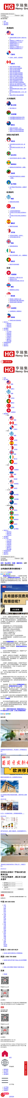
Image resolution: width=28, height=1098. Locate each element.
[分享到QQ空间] (3, 574)
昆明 (5, 927)
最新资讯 (19, 563)
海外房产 (6, 344)
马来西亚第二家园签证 (16, 311)
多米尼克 (13, 155)
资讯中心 (6, 322)
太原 (5, 938)
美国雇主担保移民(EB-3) (16, 48)
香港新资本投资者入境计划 (17, 280)
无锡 (5, 930)
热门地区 (6, 23)
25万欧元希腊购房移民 (20, 710)
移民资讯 (9, 323)
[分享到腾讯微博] (6, 574)
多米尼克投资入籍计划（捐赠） (18, 158)
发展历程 (9, 333)
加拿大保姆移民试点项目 (16, 80)
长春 (5, 924)
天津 (5, 914)
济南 (5, 941)
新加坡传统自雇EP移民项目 (17, 300)
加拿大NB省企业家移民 (16, 68)
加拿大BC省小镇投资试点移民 (18, 84)
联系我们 (9, 337)
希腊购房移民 (6, 575)
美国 (12, 34)
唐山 (5, 917)
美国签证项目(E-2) (14, 43)
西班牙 (13, 261)
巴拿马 (13, 54)
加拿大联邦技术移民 (15, 66)
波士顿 (21, 960)
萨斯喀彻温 (19, 953)
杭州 (5, 933)
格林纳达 (13, 164)
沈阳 (5, 916)
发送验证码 (20, 889)
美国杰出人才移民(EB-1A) (16, 40)
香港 (5, 922)
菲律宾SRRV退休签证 (15, 320)
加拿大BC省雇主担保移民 (16, 77)
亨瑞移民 (7, 698)
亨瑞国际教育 (7, 342)
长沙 (5, 913)
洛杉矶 (5, 960)
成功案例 (6, 328)
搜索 (22, 15)
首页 (5, 21)
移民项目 (6, 24)
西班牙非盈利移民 (14, 264)
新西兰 (13, 125)
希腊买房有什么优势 (7, 710)
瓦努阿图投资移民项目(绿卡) (17, 118)
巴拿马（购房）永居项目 (16, 57)
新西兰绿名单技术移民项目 (17, 131)
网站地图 (9, 341)
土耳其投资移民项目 (15, 211)
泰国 (12, 287)
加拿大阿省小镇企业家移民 (17, 95)
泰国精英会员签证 (14, 289)
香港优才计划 (13, 279)
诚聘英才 (9, 339)
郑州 (5, 928)
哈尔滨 (5, 944)
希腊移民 (9, 572)
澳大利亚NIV (13, 108)
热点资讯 (8, 563)
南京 (5, 909)
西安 (5, 943)
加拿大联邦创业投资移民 (16, 79)
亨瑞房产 (6, 1090)
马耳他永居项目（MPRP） (17, 235)
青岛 (5, 935)
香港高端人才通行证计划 (16, 277)
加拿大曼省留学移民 (15, 71)
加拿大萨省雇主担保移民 (16, 73)
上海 (5, 939)
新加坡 (13, 296)
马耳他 (13, 232)
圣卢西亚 (13, 184)
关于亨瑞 (6, 330)
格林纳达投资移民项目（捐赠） (18, 167)
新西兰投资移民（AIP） (16, 128)
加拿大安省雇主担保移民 (16, 74)
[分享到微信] (9, 574)
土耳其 (13, 208)
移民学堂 (6, 345)
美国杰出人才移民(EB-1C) (16, 46)
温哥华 (9, 953)
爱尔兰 (13, 252)
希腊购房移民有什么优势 (15, 686)
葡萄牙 (13, 223)
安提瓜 (13, 141)
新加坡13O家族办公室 (15, 299)
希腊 (12, 198)
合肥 (5, 919)
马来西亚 (13, 308)
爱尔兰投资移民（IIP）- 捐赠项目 (18, 255)
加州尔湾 (9, 960)
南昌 (5, 908)
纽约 (14, 960)
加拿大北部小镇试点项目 (16, 76)
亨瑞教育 (6, 1088)
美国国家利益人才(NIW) (16, 42)
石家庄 (5, 946)
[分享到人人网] (8, 574)
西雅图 (25, 960)
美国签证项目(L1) (14, 45)
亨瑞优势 (9, 336)
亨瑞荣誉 (9, 334)
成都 (5, 936)
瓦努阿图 (13, 114)
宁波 (5, 925)
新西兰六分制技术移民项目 (17, 129)
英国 (12, 243)
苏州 (5, 911)
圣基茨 (13, 173)
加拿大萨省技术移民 (15, 69)
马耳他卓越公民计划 (15, 237)
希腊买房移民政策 (11, 709)
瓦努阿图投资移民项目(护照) (17, 117)
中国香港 (13, 274)
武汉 (5, 920)
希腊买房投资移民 (14, 201)
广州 (5, 906)
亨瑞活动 (9, 326)
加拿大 (13, 63)
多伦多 (5, 953)
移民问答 (9, 325)
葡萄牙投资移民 (14, 226)
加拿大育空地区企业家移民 (17, 82)
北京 (5, 905)
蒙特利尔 (13, 953)
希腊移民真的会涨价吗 (14, 577)
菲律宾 (13, 317)
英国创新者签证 (14, 246)
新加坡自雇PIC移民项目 (16, 302)
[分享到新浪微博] (4, 574)
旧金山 (17, 960)
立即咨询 (11, 1096)
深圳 (5, 932)
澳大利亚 (13, 105)
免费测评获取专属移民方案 (7, 892)
